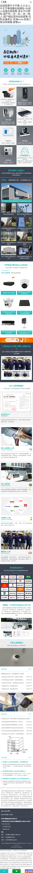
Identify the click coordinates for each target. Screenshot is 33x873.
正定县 (10, 862)
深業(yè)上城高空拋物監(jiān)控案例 (8, 243)
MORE (30, 669)
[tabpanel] (16, 304)
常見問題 (4, 757)
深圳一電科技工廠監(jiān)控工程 (9, 257)
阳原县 (26, 860)
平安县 (16, 864)
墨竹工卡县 (17, 868)
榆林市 (28, 864)
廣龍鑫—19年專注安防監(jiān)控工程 (16, 605)
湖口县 (26, 866)
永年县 (18, 866)
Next (30, 375)
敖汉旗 (18, 860)
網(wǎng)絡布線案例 (8, 214)
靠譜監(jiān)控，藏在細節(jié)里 (10, 685)
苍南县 (24, 864)
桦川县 (1, 864)
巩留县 (6, 862)
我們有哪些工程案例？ (16, 170)
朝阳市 (14, 858)
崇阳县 (22, 860)
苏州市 (11, 868)
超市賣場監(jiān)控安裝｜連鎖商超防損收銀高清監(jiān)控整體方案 (13, 679)
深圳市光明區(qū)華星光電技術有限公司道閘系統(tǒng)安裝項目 (16, 201)
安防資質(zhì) (5, 414)
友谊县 (30, 860)
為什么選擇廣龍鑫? (16, 386)
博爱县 (1, 862)
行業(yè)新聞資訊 (16, 643)
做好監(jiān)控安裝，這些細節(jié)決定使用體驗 (13, 683)
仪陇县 (7, 868)
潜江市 (22, 866)
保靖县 (18, 862)
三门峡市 (11, 864)
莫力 (29, 866)
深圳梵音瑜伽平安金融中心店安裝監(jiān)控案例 (24, 257)
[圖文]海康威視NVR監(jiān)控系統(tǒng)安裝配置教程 (13, 727)
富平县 (20, 864)
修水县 (10, 866)
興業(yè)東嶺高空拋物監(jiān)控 (24, 214)
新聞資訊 (4, 669)
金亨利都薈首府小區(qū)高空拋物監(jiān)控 (24, 229)
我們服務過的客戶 (16, 568)
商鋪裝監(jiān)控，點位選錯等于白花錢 (12, 673)
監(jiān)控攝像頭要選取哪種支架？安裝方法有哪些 (13, 724)
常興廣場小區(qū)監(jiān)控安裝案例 (24, 243)
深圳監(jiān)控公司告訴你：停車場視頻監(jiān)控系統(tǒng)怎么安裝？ (13, 733)
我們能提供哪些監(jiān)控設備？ (16, 265)
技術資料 (4, 714)
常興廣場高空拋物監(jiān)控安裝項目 (9, 229)
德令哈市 (13, 860)
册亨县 (6, 866)
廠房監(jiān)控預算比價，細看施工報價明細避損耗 (13, 676)
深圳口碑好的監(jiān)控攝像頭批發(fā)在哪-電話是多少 (13, 730)
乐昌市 (28, 858)
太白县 (22, 862)
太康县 (14, 862)
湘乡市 (26, 862)
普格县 (14, 866)
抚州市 (8, 860)
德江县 (18, 858)
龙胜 (11, 858)
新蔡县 (3, 868)
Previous (2, 375)
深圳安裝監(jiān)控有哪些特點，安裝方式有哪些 (13, 721)
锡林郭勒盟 (23, 858)
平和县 (30, 862)
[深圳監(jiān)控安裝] (3, 2)
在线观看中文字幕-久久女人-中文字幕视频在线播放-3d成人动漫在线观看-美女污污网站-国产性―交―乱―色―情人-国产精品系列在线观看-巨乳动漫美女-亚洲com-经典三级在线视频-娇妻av (15, 13)
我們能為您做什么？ (16, 81)
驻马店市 (6, 864)
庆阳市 (4, 860)
